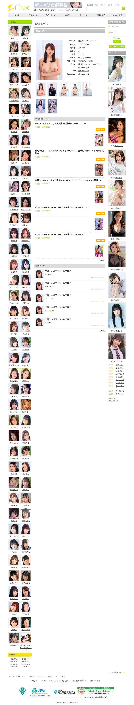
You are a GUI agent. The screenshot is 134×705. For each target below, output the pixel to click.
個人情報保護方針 (79, 681)
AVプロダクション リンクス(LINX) (18, 7)
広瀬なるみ (26, 241)
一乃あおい (26, 69)
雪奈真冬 (25, 474)
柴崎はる (14, 38)
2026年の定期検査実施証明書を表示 (95, 697)
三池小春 (25, 163)
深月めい (25, 225)
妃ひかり (14, 194)
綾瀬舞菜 (14, 241)
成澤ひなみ (14, 583)
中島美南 (25, 396)
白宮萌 (14, 350)
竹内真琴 (25, 334)
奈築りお (14, 505)
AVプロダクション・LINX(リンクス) (67, 702)
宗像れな (25, 381)
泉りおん (25, 178)
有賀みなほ (14, 381)
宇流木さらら (26, 210)
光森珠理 (14, 521)
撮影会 (110, 5)
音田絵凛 (25, 256)
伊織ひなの (14, 459)
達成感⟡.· (48, 322)
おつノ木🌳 (49, 311)
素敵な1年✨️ (50, 286)
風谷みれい (14, 412)
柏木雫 (25, 38)
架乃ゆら (25, 101)
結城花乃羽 (26, 54)
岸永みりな (14, 599)
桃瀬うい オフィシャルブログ (89, 64)
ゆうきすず (26, 365)
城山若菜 (25, 614)
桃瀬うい (25, 599)
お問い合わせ (95, 681)
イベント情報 (117, 15)
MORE (102, 260)
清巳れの (14, 396)
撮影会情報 (100, 15)
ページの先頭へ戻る (115, 672)
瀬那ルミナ (26, 412)
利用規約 (33, 681)
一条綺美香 (26, 568)
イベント (118, 5)
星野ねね (25, 303)
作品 (96, 5)
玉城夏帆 (25, 350)
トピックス (84, 15)
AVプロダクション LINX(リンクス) (16, 15)
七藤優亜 (25, 505)
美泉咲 (14, 614)
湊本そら (14, 178)
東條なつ (14, 54)
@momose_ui (83, 67)
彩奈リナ (14, 568)
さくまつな (14, 287)
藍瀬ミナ (14, 163)
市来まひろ (14, 85)
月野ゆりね (14, 225)
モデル (90, 5)
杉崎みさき (14, 645)
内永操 (14, 552)
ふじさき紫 (14, 318)
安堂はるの (14, 490)
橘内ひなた (26, 287)
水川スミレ (14, 116)
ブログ (102, 5)
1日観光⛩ (49, 274)
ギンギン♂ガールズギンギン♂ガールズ (26, 647)
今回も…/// (49, 299)
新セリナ (14, 272)
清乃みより (26, 583)
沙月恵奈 (14, 69)
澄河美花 (14, 427)
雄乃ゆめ (25, 272)
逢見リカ (25, 116)
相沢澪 (14, 256)
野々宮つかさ (14, 365)
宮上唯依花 (26, 194)
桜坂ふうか (14, 303)
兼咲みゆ (25, 443)
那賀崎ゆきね (14, 101)
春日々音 (25, 132)
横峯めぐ (25, 490)
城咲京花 (14, 630)
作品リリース (50, 15)
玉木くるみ (26, 427)
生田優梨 (25, 318)
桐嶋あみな (26, 552)
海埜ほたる (26, 521)
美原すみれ (26, 630)
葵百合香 (14, 147)
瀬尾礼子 (14, 132)
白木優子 (25, 85)
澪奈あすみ (26, 147)
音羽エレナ (26, 536)
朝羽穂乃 (14, 334)
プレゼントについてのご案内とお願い (55, 681)
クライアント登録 (118, 47)
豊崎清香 (14, 474)
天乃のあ (25, 459)
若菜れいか (14, 443)
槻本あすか (14, 536)
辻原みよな (26, 664)
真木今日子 (14, 210)
